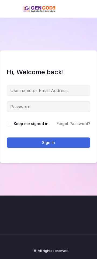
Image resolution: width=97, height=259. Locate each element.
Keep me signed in (31, 123)
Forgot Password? (73, 123)
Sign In (48, 142)
